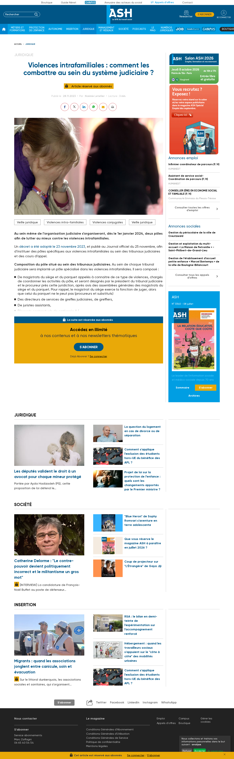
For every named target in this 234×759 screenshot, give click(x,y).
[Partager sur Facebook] (65, 107)
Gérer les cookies (206, 720)
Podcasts (139, 29)
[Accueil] (4, 29)
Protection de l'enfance (36, 29)
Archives (194, 395)
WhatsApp (169, 702)
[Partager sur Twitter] (74, 107)
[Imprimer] (113, 107)
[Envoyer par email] (103, 107)
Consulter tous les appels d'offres (192, 276)
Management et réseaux (106, 29)
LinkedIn (133, 702)
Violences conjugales (108, 222)
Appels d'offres (164, 2)
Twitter (101, 702)
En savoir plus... (216, 751)
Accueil (18, 44)
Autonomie (55, 29)
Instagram (150, 702)
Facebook (117, 702)
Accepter (199, 750)
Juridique (88, 29)
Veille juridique (27, 222)
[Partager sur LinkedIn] (84, 107)
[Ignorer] (224, 754)
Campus (90, 2)
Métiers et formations (17, 29)
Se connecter (98, 356)
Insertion (72, 29)
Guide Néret (68, 2)
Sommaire (182, 387)
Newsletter (186, 16)
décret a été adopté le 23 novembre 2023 (52, 246)
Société (123, 29)
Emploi (161, 718)
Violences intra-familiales (65, 222)
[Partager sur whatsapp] (93, 107)
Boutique (46, 2)
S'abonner (205, 14)
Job (179, 29)
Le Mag (153, 29)
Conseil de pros (193, 29)
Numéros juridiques (166, 29)
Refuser (187, 750)
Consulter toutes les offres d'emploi (192, 209)
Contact (187, 2)
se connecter (224, 17)
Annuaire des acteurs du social (123, 2)
